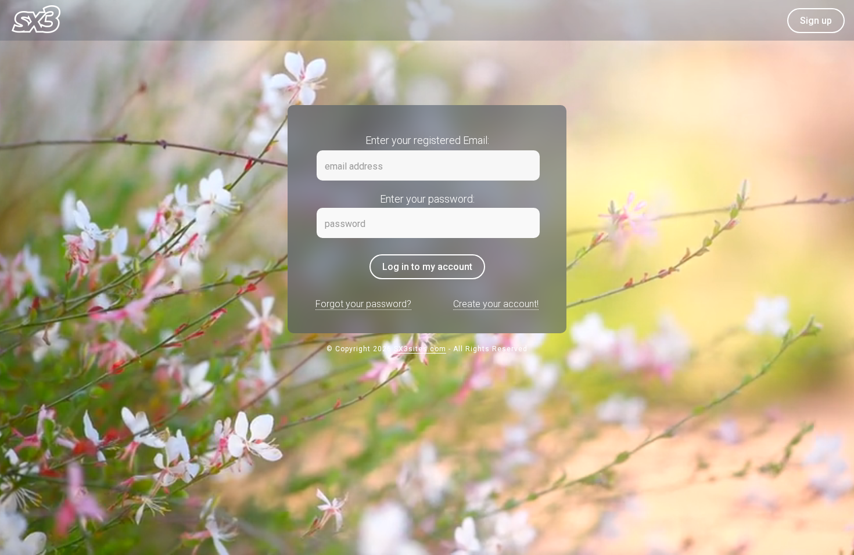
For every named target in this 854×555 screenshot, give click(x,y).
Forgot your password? (363, 303)
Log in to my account (427, 266)
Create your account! (496, 303)
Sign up (816, 20)
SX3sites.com (420, 349)
